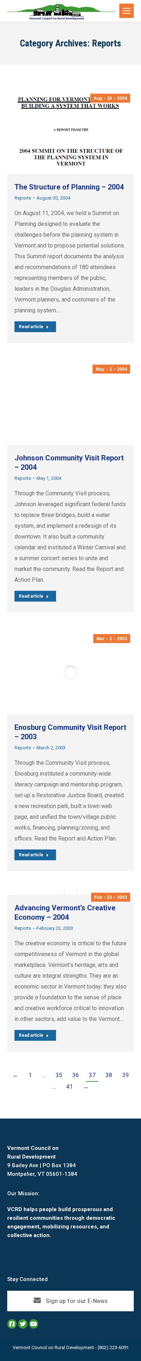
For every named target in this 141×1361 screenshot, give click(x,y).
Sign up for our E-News (76, 1301)
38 (109, 1075)
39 (125, 1075)
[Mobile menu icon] (126, 11)
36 (75, 1075)
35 (59, 1075)
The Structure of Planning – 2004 (69, 187)
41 (69, 1086)
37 (92, 1075)
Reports (22, 198)
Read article (31, 326)
